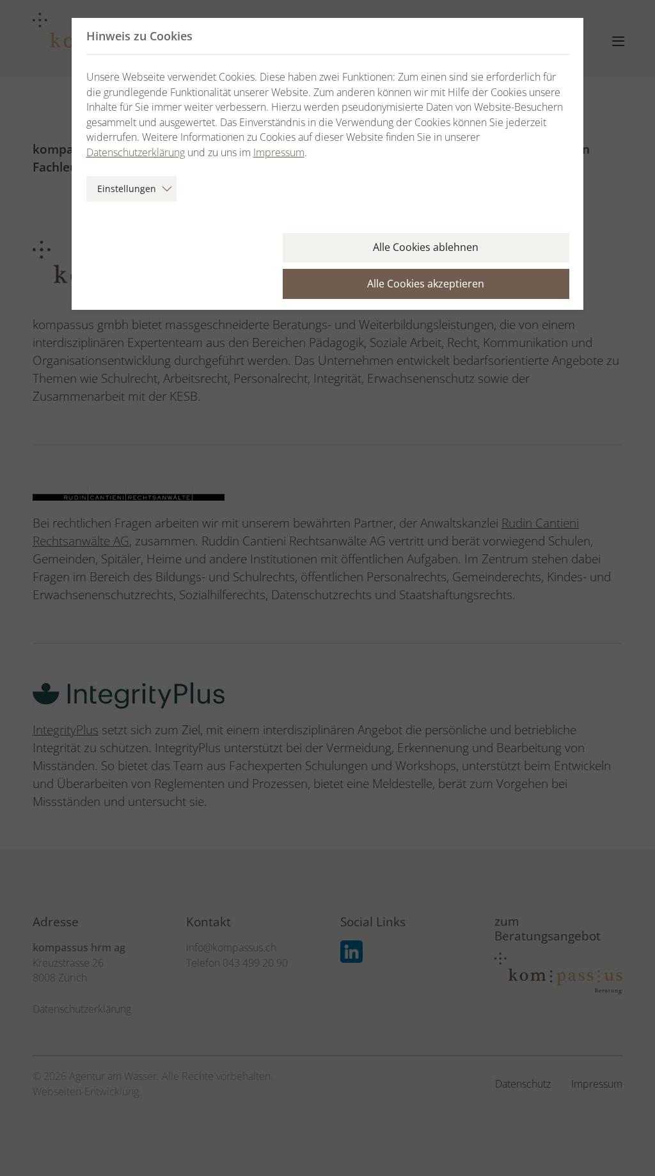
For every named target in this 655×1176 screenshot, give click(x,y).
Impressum (278, 152)
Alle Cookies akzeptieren (425, 284)
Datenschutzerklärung (135, 152)
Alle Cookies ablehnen (425, 247)
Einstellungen (126, 188)
